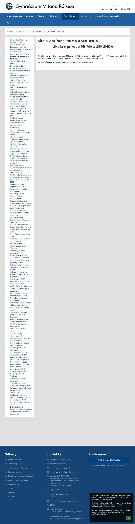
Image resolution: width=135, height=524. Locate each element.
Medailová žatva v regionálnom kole (17, 185)
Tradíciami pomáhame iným (21, 139)
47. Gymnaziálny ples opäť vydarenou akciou (20, 206)
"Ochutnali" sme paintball (20, 385)
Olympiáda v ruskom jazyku (21, 203)
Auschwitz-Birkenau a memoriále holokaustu (19, 294)
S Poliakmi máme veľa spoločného (18, 299)
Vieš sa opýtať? (16, 336)
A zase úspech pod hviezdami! (17, 349)
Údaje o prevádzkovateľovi (18, 480)
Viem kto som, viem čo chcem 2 (19, 161)
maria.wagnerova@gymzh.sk (61, 468)
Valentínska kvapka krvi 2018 (19, 180)
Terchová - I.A (15, 404)
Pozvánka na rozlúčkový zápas (19, 308)
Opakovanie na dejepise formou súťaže (19, 344)
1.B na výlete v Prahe (18, 383)
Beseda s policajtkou (18, 47)
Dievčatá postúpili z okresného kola (17, 195)
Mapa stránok (13, 484)
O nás (10, 488)
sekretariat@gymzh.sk (58, 463)
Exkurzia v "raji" (16, 52)
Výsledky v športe (17, 262)
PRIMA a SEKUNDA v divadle (18, 330)
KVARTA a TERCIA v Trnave (20, 175)
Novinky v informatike (19, 362)
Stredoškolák (15, 127)
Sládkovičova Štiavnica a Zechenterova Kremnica (19, 259)
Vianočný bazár (16, 125)
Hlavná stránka (14, 31)
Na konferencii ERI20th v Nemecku (19, 214)
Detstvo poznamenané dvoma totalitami (19, 76)
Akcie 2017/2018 (57, 31)
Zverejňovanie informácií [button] (108, 16)
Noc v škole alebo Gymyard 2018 (21, 235)
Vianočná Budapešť (17, 130)
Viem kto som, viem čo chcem (19, 83)
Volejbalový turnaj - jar (19, 272)
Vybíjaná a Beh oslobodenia (21, 286)
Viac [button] (8, 23)
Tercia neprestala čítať (18, 352)
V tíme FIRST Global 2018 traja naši (19, 275)
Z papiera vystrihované (19, 224)
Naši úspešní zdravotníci (19, 324)
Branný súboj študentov (19, 281)
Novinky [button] (30, 16)
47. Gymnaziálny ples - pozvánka (18, 145)
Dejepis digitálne (16, 407)
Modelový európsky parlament (18, 251)
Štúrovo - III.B (15, 393)
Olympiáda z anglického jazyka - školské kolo (19, 98)
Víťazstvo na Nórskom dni (20, 111)
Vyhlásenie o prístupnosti (18, 468)
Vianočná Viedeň (16, 137)
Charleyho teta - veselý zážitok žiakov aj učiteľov (19, 102)
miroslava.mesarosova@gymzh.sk (63, 501)
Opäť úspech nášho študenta (17, 375)
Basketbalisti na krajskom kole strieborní (20, 190)
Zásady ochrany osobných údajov (21, 476)
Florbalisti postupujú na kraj (21, 168)
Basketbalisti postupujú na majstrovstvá (20, 221)
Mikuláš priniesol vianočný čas (20, 114)
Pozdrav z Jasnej (16, 217)
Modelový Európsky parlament (18, 379)
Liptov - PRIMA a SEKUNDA (20, 402)
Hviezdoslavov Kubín (18, 255)
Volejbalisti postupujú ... (19, 92)
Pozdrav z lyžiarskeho (18, 201)
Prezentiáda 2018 (17, 284)
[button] (111, 9)
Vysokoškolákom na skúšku (21, 49)
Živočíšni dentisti (16, 142)
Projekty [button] (85, 16)
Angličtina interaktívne (19, 319)
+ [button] (103, 9)
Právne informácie (15, 472)
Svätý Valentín (15, 198)
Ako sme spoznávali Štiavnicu (18, 247)
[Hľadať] (128, 4)
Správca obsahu (14, 459)
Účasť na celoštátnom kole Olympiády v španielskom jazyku (20, 229)
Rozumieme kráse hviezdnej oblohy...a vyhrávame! (21, 304)
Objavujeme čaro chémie (20, 177)
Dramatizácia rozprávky (19, 359)
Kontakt (11, 492)
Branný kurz (15, 326)
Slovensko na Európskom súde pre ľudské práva (20, 67)
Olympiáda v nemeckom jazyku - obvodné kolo (19, 152)
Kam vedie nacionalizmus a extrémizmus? (20, 389)
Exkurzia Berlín (16, 340)
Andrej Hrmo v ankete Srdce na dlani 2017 (18, 121)
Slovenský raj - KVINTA (19, 400)
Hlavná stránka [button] (14, 16)
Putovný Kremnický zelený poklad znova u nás (20, 365)
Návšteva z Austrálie (18, 371)
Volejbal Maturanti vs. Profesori (18, 315)
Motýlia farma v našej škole (20, 338)
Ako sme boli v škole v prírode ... (18, 62)
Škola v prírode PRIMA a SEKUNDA (20, 57)
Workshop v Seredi (17, 165)
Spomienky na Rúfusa (18, 149)
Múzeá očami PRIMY (18, 80)
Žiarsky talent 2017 (17, 279)
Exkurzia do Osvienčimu (19, 54)
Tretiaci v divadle (16, 118)
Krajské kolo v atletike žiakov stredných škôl (18, 356)
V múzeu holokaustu (18, 108)
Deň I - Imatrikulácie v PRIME (18, 88)
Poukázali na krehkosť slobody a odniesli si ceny (20, 396)
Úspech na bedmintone (19, 106)
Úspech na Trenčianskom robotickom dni (20, 240)
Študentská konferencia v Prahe (20, 133)
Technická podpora (15, 463)
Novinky (11, 496)
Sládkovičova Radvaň (18, 312)
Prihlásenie (125, 9)
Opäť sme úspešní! (17, 369)
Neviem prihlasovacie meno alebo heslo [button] (109, 465)
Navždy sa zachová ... (18, 210)
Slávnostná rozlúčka (18, 321)
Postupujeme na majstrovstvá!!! (16, 171)
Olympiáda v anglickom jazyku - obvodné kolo (19, 157)
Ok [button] (128, 518)
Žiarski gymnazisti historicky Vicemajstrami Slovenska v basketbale (21, 411)
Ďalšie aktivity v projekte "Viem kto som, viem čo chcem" (19, 267)
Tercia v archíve (16, 333)
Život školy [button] (69, 16)
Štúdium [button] (54, 16)
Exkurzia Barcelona (17, 44)
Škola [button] (41, 16)
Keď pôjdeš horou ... (18, 243)
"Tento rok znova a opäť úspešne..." (19, 289)
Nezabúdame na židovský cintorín (20, 71)
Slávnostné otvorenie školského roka (18, 41)
